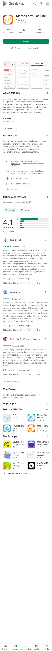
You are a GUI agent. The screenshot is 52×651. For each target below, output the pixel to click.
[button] (28, 33)
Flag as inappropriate (15, 473)
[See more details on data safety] (12, 189)
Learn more (15, 164)
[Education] (10, 129)
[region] (26, 31)
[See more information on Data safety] (47, 135)
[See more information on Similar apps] (47, 436)
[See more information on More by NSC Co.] (47, 409)
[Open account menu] (47, 4)
